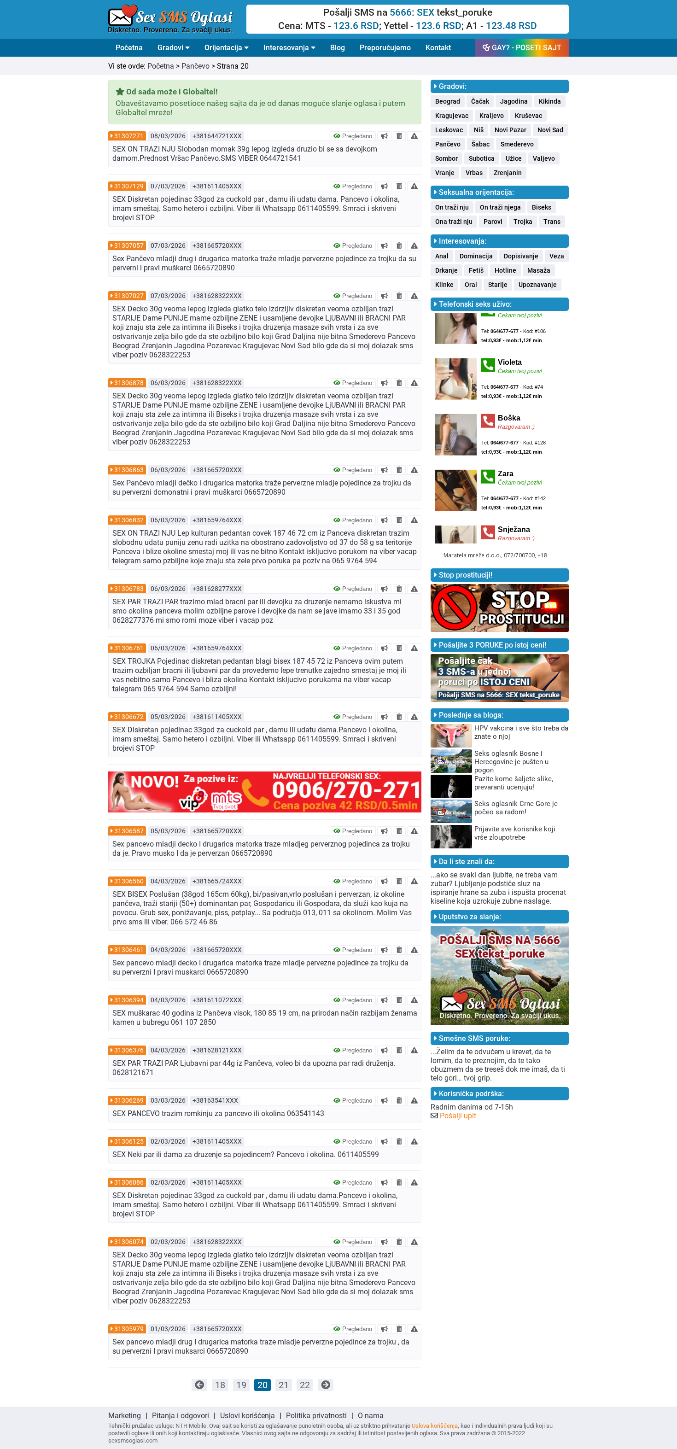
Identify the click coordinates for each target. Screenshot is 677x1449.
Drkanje (446, 270)
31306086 (129, 1182)
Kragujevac (451, 115)
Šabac (481, 144)
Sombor (446, 158)
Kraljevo (491, 115)
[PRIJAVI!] (414, 135)
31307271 (129, 136)
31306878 (129, 382)
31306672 (129, 716)
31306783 (129, 588)
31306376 (129, 1050)
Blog (337, 47)
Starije (498, 284)
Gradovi (171, 47)
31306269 (129, 1100)
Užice (514, 158)
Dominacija (476, 256)
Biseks (541, 207)
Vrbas (474, 172)
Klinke (444, 284)
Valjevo (544, 158)
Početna (129, 47)
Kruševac (528, 115)
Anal (442, 256)
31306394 (129, 1000)
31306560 (129, 881)
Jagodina (514, 101)
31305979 (129, 1328)
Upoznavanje (538, 284)
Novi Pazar (510, 130)
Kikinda (550, 101)
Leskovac (449, 130)
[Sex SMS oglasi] (177, 19)
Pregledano (356, 136)
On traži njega (500, 207)
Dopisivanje (521, 256)
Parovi (493, 221)
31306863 (129, 469)
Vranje (445, 172)
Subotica (482, 158)
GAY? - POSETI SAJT (525, 47)
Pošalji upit (458, 1115)
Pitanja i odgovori (180, 1415)
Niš (479, 130)
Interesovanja (287, 47)
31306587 (129, 831)
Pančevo (195, 66)
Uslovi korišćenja (247, 1415)
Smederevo (517, 144)
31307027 (129, 295)
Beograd (447, 101)
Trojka (523, 221)
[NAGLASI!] (384, 135)
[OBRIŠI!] (399, 135)
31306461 (129, 949)
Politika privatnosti (316, 1415)
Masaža (538, 270)
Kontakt (438, 47)
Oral (471, 284)
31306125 (129, 1141)
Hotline (505, 270)
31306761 (129, 648)
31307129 (129, 186)
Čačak (480, 101)
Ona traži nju (454, 221)
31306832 (129, 520)
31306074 (129, 1241)
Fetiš (476, 270)
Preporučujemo (385, 47)
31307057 (129, 245)
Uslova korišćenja (435, 1425)
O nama (371, 1415)
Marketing (124, 1415)
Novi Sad (550, 130)
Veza (556, 256)
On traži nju (452, 207)
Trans (551, 221)
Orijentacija (224, 47)
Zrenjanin (508, 172)
